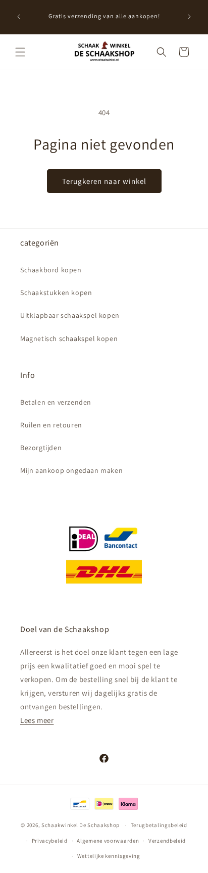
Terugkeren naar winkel (104, 181)
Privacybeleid (50, 840)
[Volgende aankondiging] (189, 17)
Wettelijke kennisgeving (108, 855)
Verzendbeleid (167, 840)
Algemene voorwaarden (108, 840)
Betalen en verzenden (55, 402)
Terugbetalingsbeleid (159, 825)
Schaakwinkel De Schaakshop (80, 825)
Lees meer (37, 720)
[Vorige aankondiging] (19, 17)
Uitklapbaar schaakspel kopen (70, 315)
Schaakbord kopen (51, 269)
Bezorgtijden (41, 447)
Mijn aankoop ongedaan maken (71, 470)
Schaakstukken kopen (56, 292)
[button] (20, 52)
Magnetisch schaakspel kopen (69, 338)
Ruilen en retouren (51, 424)
